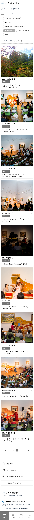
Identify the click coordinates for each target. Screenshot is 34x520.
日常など (8, 34)
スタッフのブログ (12, 470)
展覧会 (7, 22)
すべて (6, 18)
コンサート (9, 30)
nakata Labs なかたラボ (13, 26)
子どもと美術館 (23, 30)
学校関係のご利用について (15, 477)
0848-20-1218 (7, 497)
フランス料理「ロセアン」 (14, 483)
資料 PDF (10, 464)
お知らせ (16, 18)
